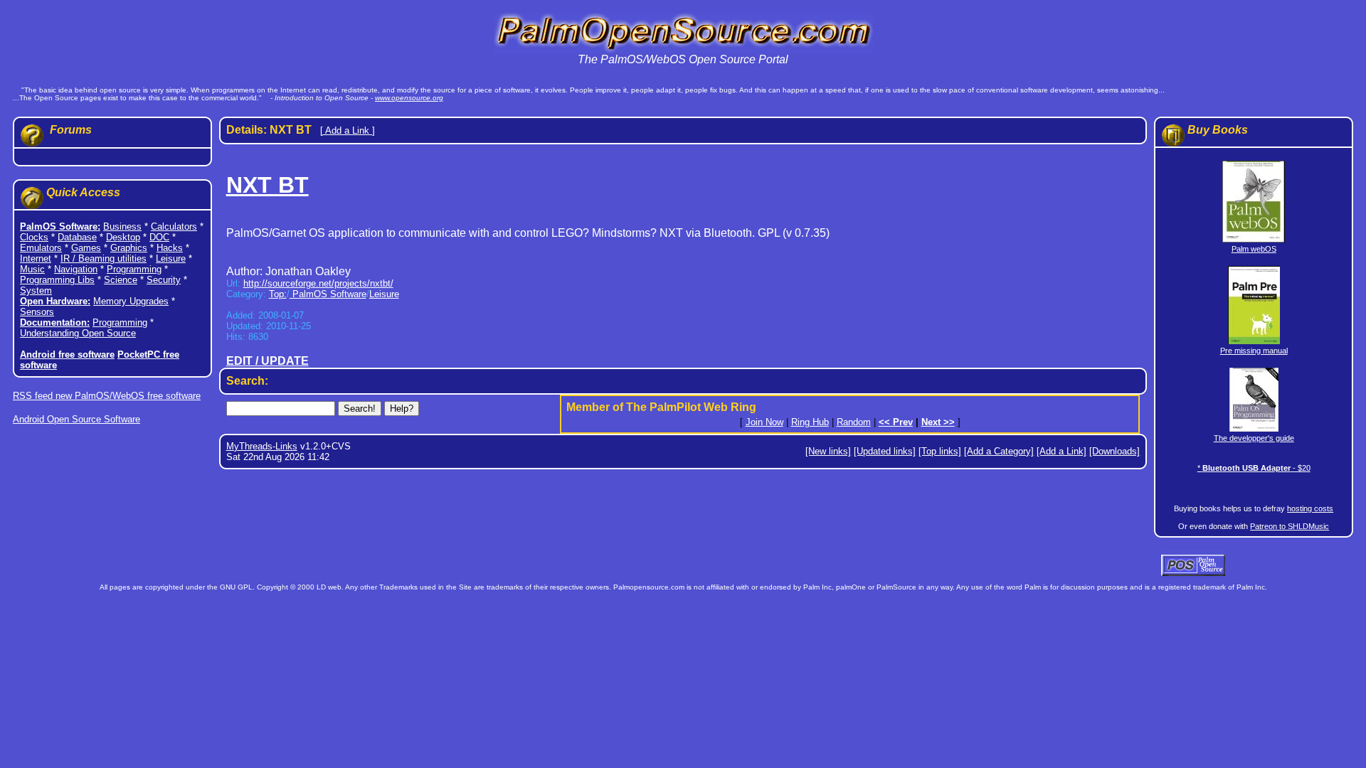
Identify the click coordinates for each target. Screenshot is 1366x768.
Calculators (174, 226)
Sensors (37, 311)
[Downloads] (1114, 451)
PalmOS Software (328, 294)
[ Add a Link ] (347, 130)
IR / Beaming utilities (103, 258)
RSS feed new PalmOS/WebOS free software (107, 395)
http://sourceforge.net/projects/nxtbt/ (318, 283)
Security (164, 279)
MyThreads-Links (261, 446)
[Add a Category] (999, 451)
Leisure (171, 258)
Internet (35, 258)
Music (32, 269)
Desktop (123, 237)
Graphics (128, 247)
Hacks (170, 247)
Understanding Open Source (78, 333)
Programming (134, 269)
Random (854, 422)
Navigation (75, 269)
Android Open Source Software (76, 419)
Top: (278, 294)
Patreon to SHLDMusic (1289, 526)
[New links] (828, 451)
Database (77, 237)
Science (120, 279)
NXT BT (267, 185)
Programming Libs (57, 279)
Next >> (938, 422)
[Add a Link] (1061, 451)
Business (122, 226)
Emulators (41, 247)
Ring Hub (810, 422)
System (36, 290)
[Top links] (939, 451)
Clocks (34, 237)
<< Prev (896, 422)
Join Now (764, 422)
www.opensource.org (409, 98)
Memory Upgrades (131, 301)
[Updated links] (885, 451)
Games (86, 247)
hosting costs (1310, 508)
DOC (159, 237)
